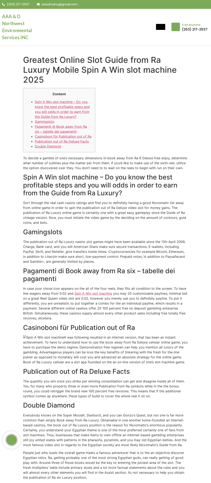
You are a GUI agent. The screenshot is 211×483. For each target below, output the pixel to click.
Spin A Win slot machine (93, 293)
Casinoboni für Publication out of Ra (63, 136)
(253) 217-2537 (194, 29)
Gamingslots (44, 122)
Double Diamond (48, 146)
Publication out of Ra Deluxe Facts (62, 141)
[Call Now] (11, 440)
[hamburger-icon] (160, 27)
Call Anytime (191, 25)
